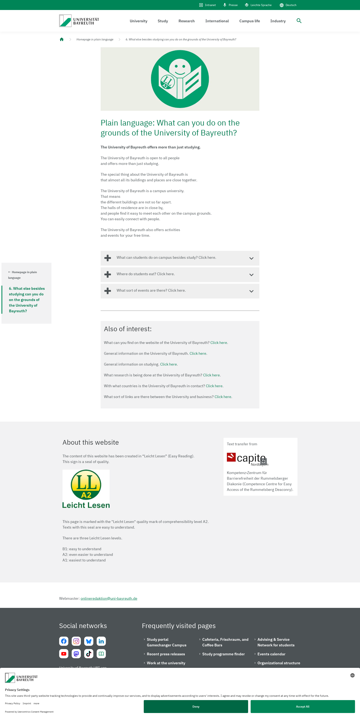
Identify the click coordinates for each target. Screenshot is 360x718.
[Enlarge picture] (248, 459)
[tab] (180, 258)
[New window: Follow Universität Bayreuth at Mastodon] (76, 653)
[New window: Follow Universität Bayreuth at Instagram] (76, 641)
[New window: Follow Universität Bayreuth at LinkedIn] (101, 641)
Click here (218, 342)
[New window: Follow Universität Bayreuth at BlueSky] (88, 641)
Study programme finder (223, 654)
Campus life (249, 21)
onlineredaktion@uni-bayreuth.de (109, 598)
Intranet (210, 5)
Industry (278, 21)
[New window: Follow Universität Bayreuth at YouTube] (63, 653)
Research (187, 21)
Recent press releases (166, 654)
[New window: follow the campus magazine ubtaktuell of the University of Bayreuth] (101, 653)
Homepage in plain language (94, 39)
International (217, 21)
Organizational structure (279, 663)
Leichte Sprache (261, 5)
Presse (233, 5)
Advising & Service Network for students (276, 642)
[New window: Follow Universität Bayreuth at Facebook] (63, 641)
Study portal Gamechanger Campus (166, 642)
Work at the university (166, 663)
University (138, 21)
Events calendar (271, 654)
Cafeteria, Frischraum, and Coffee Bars (225, 642)
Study (163, 21)
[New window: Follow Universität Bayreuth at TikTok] (88, 653)
